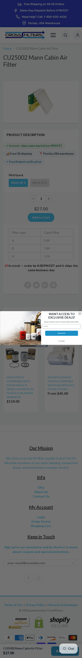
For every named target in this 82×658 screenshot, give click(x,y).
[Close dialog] (79, 313)
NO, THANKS (61, 341)
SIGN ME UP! (61, 333)
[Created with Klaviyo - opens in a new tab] (41, 346)
